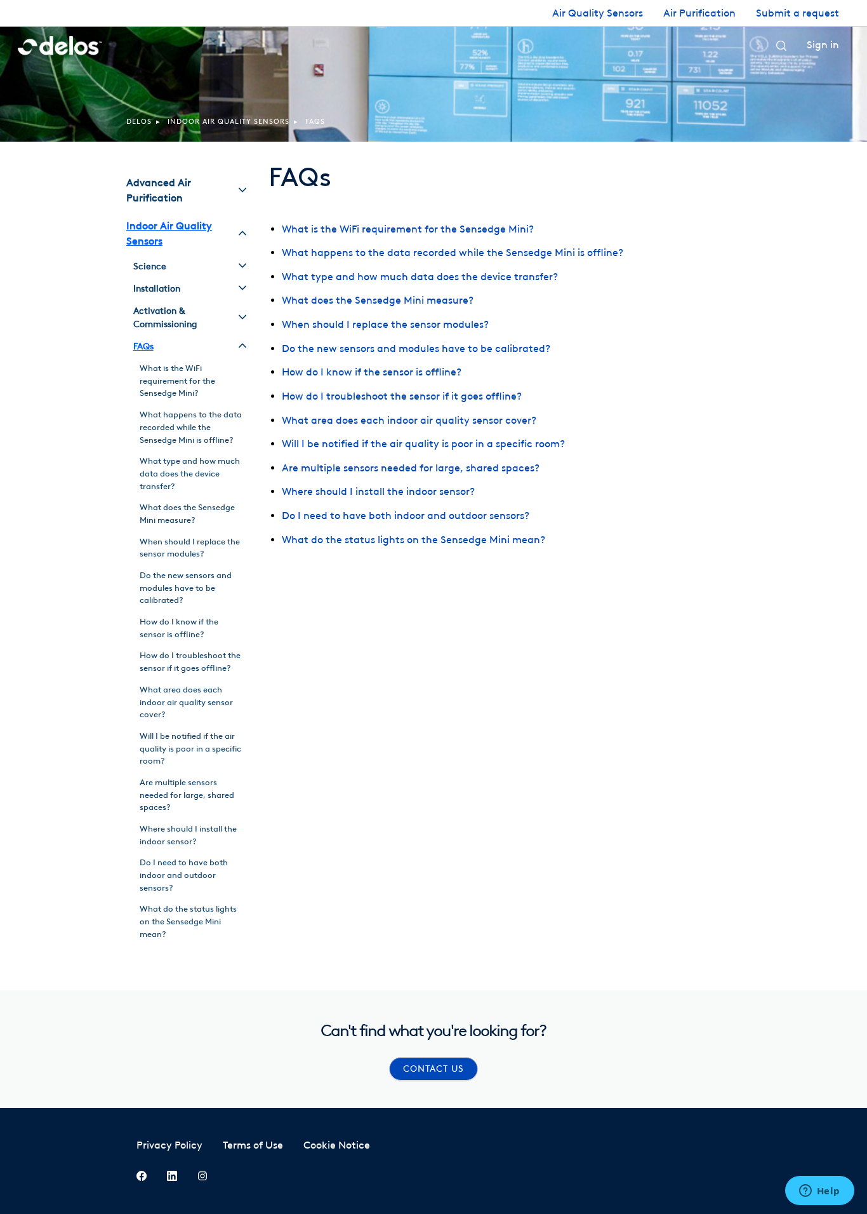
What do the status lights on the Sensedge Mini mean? (413, 540)
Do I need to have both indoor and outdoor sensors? (405, 515)
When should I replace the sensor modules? (385, 324)
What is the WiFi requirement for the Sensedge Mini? (408, 229)
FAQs (315, 122)
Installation (156, 288)
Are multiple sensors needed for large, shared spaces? (410, 468)
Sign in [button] (823, 45)
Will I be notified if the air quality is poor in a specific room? (423, 444)
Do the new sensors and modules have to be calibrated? (416, 348)
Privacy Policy (169, 1145)
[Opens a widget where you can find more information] (819, 1192)
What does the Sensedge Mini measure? (377, 300)
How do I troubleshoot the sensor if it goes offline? (402, 396)
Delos (139, 122)
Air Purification (699, 13)
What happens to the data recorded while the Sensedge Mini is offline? (452, 252)
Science (149, 266)
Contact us (433, 1068)
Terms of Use (253, 1145)
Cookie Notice (336, 1145)
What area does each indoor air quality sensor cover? (409, 420)
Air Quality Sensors (597, 13)
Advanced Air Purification (158, 190)
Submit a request (797, 13)
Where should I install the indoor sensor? (378, 491)
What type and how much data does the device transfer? (420, 277)
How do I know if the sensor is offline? (371, 372)
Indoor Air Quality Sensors (228, 122)
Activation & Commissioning (165, 318)
